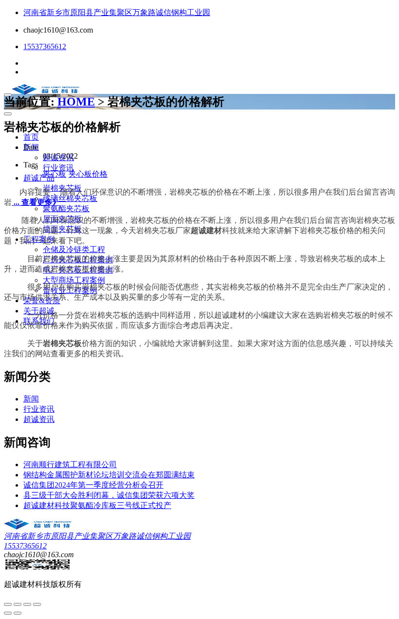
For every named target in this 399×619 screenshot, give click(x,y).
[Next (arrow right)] (17, 613)
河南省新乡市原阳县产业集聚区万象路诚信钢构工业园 (116, 12)
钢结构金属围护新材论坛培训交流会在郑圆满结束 (109, 475)
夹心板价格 (88, 174)
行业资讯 (58, 168)
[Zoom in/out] (37, 604)
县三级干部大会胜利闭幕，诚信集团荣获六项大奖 (109, 495)
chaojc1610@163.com (58, 30)
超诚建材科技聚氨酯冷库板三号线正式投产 (97, 505)
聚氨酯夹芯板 (66, 208)
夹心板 (54, 174)
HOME (76, 101)
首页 (31, 137)
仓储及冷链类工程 (74, 249)
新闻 (31, 399)
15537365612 (44, 46)
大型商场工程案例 (74, 280)
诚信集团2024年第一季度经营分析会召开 (93, 485)
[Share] (17, 604)
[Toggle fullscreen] (27, 604)
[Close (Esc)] (8, 604)
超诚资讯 (38, 419)
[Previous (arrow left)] (8, 613)
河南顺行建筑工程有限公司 (70, 464)
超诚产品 (38, 178)
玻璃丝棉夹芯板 (70, 198)
